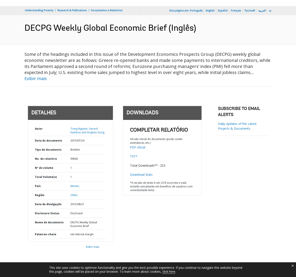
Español (223, 10)
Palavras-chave (45, 234)
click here (168, 271)
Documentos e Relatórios (107, 10)
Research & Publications (72, 10)
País (38, 186)
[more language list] (270, 11)
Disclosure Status (47, 213)
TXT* (133, 156)
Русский (250, 10)
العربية (262, 10)
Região (39, 195)
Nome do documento (49, 222)
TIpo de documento (48, 149)
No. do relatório (46, 159)
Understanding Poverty (39, 10)
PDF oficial (137, 147)
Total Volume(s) (46, 177)
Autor (39, 128)
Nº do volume (44, 168)
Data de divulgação (48, 204)
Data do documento (48, 140)
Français (236, 10)
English (210, 10)
